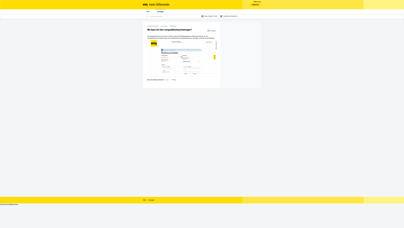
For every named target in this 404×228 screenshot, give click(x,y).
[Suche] (147, 16)
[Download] (198, 88)
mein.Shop (164, 26)
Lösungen (160, 11)
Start (147, 11)
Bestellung (173, 26)
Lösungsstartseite (152, 26)
